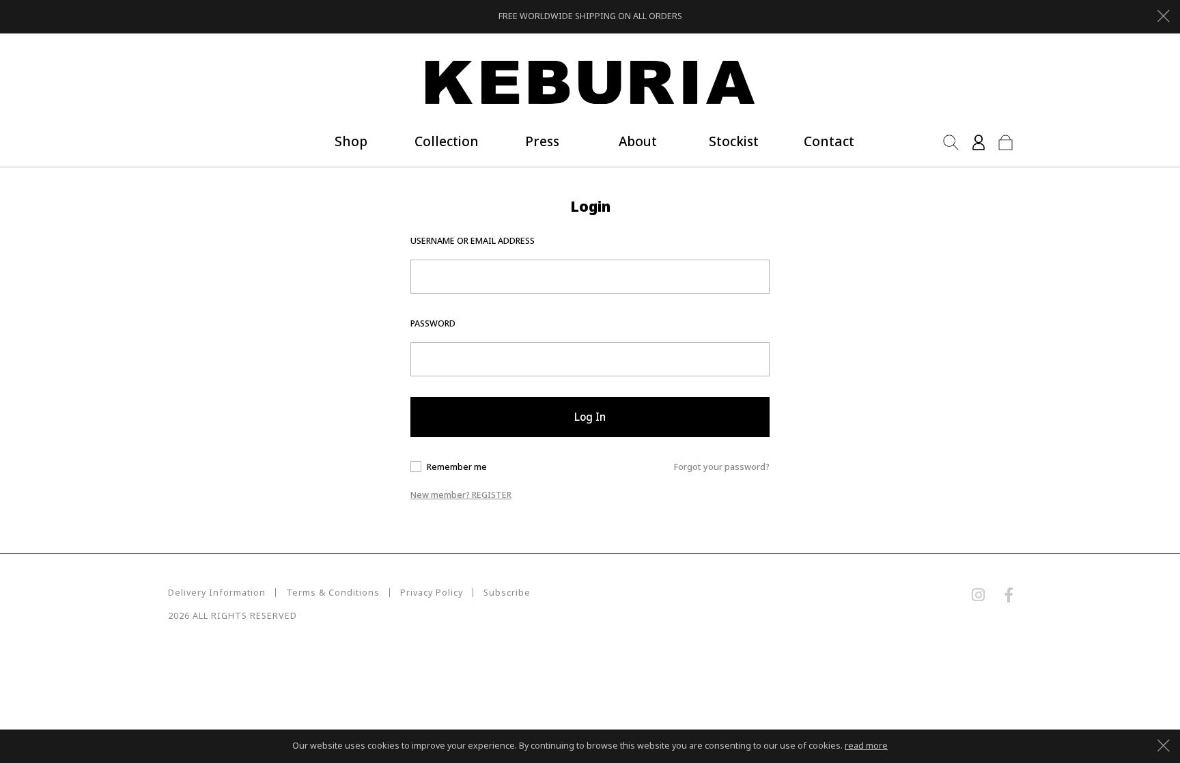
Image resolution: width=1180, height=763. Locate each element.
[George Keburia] (590, 83)
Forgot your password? (722, 467)
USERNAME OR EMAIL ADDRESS (472, 241)
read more (866, 745)
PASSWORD (432, 323)
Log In (590, 416)
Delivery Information (217, 592)
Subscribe (507, 592)
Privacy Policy (431, 592)
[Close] (1163, 14)
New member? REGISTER (460, 495)
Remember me (457, 467)
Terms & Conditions (333, 592)
